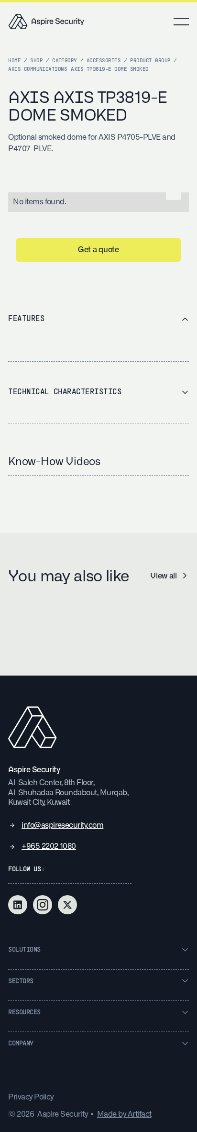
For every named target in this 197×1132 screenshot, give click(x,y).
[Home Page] (46, 21)
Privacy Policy (31, 1096)
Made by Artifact (124, 1114)
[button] (181, 21)
